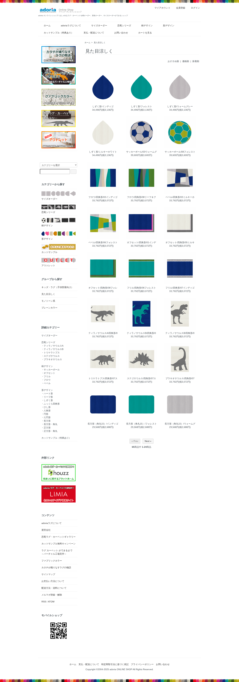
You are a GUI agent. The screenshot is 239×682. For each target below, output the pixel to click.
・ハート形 (47, 393)
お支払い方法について (52, 581)
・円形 (44, 414)
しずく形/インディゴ (102, 106)
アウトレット (48, 265)
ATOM (51, 601)
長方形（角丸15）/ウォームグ (180, 423)
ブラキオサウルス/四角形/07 (180, 378)
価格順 (185, 61)
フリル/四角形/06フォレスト (141, 287)
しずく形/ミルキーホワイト (103, 151)
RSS (43, 601)
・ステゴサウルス (50, 356)
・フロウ (46, 380)
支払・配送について (94, 32)
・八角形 (46, 410)
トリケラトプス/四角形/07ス (102, 378)
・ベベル (46, 383)
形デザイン (168, 25)
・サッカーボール (50, 369)
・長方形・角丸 (49, 424)
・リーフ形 (47, 397)
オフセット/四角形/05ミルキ (180, 242)
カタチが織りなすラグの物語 (56, 567)
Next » (148, 441)
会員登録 (180, 7)
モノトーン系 (48, 301)
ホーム (47, 25)
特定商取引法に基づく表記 (115, 664)
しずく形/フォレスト (141, 106)
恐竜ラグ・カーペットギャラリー (58, 536)
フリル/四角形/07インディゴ (180, 287)
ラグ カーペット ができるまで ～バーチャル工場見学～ (58, 552)
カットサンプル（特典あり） (58, 32)
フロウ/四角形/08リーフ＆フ (141, 197)
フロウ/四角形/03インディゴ (102, 197)
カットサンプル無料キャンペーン (58, 543)
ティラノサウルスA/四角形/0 (103, 333)
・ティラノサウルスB (52, 349)
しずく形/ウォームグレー (180, 106)
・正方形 (46, 427)
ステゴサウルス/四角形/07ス (141, 378)
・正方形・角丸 (49, 431)
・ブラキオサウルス (51, 359)
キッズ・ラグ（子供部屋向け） (57, 287)
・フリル (46, 376)
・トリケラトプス (50, 352)
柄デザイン (147, 25)
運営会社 (46, 530)
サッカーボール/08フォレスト (180, 151)
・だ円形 (46, 417)
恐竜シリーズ (124, 25)
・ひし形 (46, 407)
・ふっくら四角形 (50, 403)
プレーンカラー (49, 307)
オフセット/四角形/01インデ (141, 242)
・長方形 (46, 420)
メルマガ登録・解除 (51, 594)
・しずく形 (47, 400)
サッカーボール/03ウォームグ (141, 151)
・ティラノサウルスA (52, 345)
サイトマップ (48, 574)
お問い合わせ (121, 32)
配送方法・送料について (53, 588)
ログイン (195, 7)
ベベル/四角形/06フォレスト (102, 242)
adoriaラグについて (71, 25)
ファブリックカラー (51, 560)
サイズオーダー (99, 25)
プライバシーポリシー (142, 664)
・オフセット (48, 373)
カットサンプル (49, 252)
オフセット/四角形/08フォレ (102, 287)
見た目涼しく (100, 42)
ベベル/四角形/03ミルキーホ (180, 197)
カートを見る (145, 32)
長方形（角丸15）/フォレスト (141, 423)
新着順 (195, 61)
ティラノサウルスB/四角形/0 (141, 333)
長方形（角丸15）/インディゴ (103, 423)
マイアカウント (162, 7)
